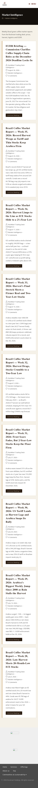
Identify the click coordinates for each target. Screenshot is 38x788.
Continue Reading (14, 115)
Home (5, 767)
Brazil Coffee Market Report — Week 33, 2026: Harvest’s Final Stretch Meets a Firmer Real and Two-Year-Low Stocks (18, 287)
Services (14, 767)
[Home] (2, 18)
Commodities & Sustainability (14, 775)
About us (6, 771)
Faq (14, 771)
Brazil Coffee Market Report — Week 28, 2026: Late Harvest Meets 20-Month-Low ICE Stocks (18, 659)
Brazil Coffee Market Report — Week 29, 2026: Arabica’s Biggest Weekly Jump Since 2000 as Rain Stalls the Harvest (18, 584)
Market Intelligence (11, 18)
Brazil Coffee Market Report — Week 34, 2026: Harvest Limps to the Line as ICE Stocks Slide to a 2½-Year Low (19, 212)
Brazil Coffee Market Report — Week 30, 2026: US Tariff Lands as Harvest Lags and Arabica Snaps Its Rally (18, 513)
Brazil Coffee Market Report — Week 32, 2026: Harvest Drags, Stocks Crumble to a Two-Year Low (18, 366)
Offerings (24, 767)
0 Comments (12, 76)
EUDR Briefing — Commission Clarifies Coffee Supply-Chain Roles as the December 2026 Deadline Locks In (19, 53)
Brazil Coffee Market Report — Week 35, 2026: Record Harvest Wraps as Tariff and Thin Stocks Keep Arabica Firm (18, 137)
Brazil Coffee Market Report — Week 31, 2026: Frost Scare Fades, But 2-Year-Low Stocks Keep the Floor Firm (19, 438)
